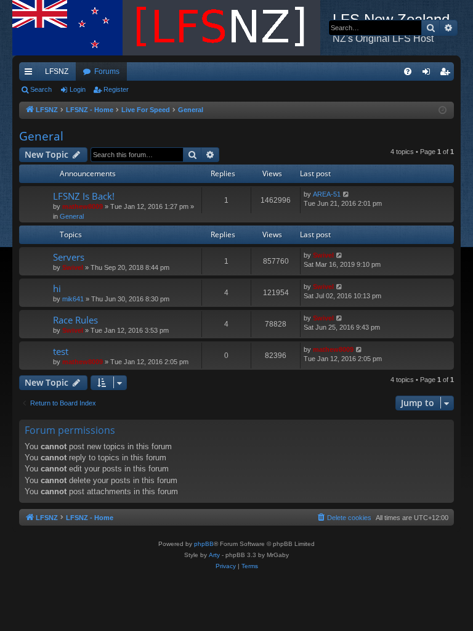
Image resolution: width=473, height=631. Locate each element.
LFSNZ (56, 71)
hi (57, 288)
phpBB (204, 543)
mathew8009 (82, 206)
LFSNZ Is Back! (84, 196)
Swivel (72, 267)
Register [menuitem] (447, 74)
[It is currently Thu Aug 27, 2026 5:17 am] (443, 111)
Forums (106, 71)
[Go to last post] (346, 194)
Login (78, 89)
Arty (214, 555)
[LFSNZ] (172, 27)
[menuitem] (407, 71)
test (60, 351)
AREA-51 (327, 194)
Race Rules (75, 320)
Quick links (31, 74)
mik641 (73, 299)
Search (41, 89)
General (41, 136)
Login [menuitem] (428, 74)
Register (116, 89)
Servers (68, 257)
